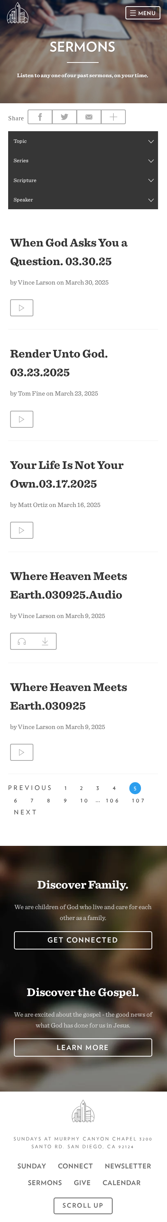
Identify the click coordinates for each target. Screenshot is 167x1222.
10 (85, 800)
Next (26, 812)
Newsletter (128, 1166)
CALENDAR (122, 1183)
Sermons (45, 1183)
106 (113, 800)
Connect (75, 1166)
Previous (30, 788)
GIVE (82, 1183)
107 (139, 800)
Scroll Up (83, 1205)
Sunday (31, 1166)
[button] (83, 141)
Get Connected (82, 940)
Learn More (83, 1047)
